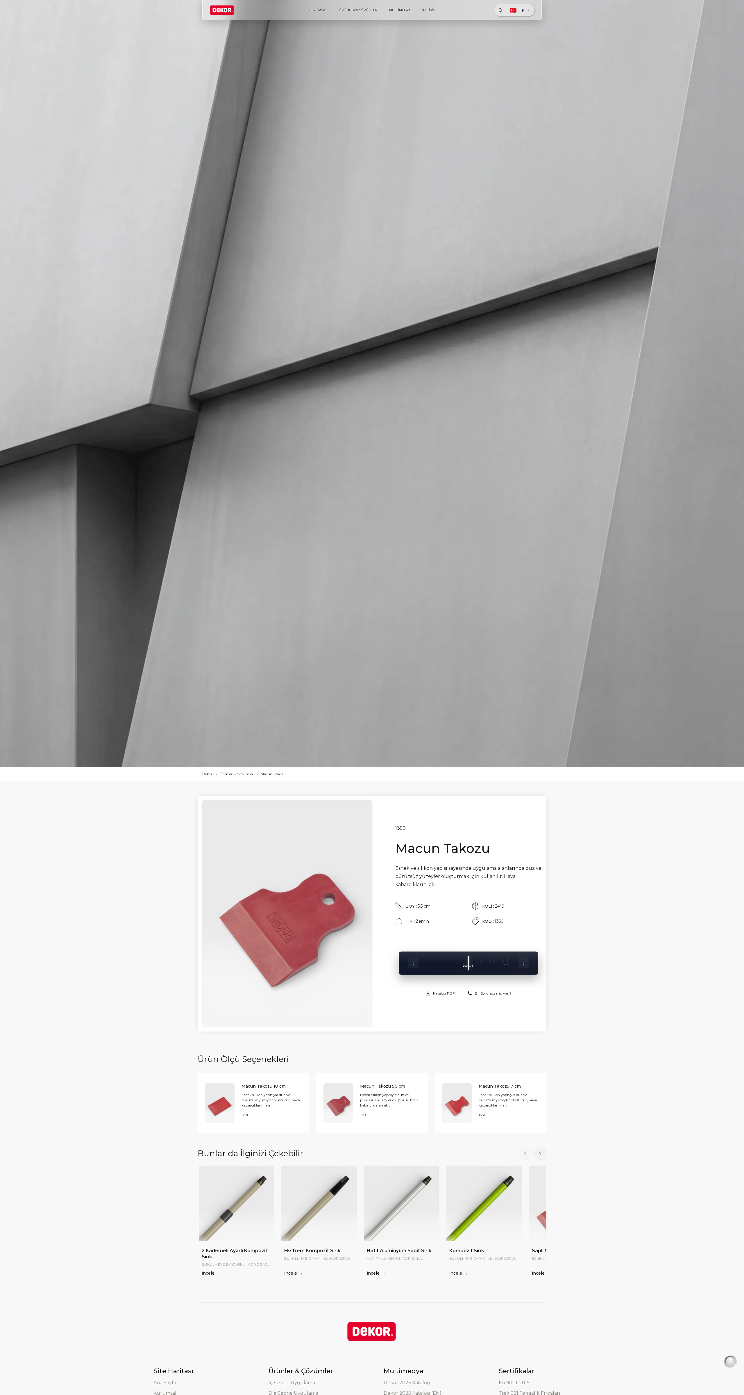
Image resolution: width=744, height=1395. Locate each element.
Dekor (207, 774)
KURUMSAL (317, 10)
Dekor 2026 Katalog (407, 1382)
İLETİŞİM (429, 10)
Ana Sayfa (164, 1382)
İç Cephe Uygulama (292, 1382)
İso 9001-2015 (514, 1382)
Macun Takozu (273, 774)
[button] (540, 1154)
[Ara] (500, 10)
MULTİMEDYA (400, 10)
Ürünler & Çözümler (236, 774)
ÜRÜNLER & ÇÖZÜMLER (358, 10)
